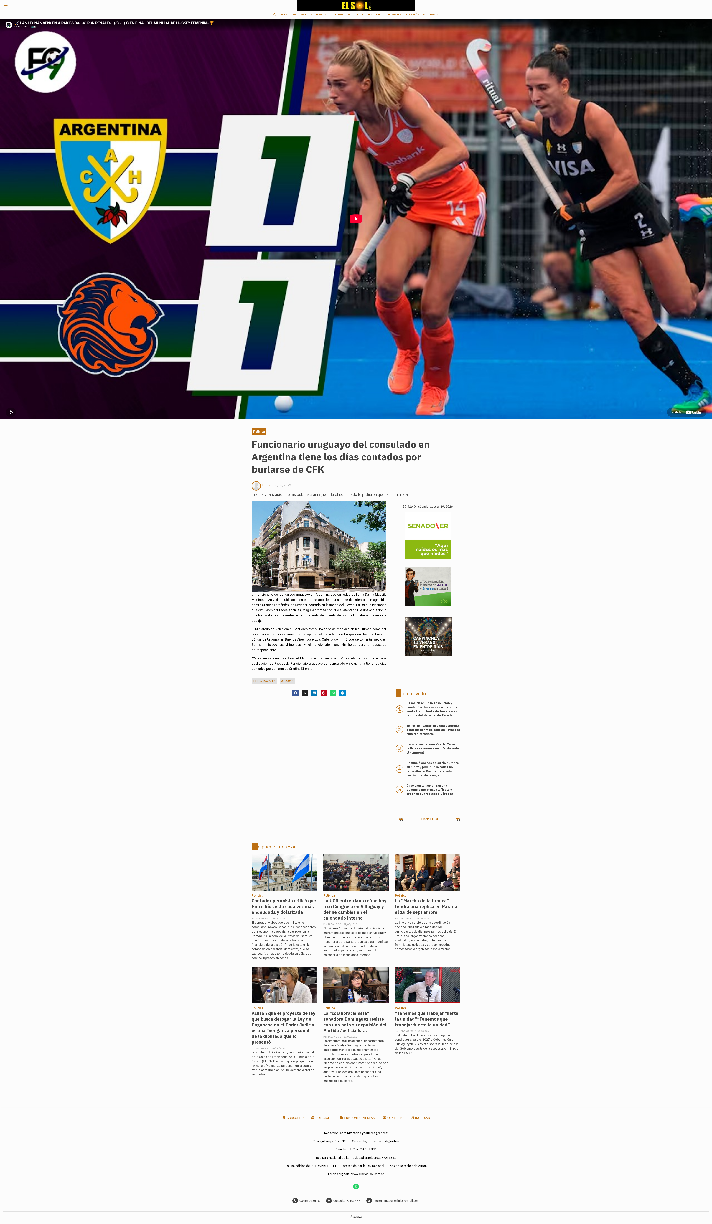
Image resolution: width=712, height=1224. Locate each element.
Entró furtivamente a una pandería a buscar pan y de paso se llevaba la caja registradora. (433, 730)
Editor (266, 485)
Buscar (281, 14)
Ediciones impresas (359, 1118)
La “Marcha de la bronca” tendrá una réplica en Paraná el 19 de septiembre (426, 906)
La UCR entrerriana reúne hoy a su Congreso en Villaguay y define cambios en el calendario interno (354, 909)
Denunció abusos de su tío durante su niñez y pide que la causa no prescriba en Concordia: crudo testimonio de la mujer (432, 769)
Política (259, 432)
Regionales (375, 14)
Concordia (299, 14)
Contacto (395, 1118)
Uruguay (287, 680)
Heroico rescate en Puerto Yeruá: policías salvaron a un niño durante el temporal (432, 748)
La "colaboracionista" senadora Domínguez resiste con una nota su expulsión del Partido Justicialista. (355, 1021)
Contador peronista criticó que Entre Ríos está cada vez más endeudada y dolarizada (284, 906)
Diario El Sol (429, 819)
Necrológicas (416, 14)
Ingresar (422, 1118)
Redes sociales (264, 680)
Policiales (319, 14)
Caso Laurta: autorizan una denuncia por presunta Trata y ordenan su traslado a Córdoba (429, 789)
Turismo (337, 14)
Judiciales (355, 14)
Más (433, 14)
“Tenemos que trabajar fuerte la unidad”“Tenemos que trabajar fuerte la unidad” (426, 1019)
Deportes (394, 14)
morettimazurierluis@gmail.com (396, 1201)
